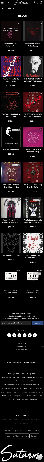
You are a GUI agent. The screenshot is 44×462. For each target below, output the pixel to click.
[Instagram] (14, 335)
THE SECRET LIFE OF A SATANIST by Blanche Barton (33, 80)
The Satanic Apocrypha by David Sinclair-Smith (33, 221)
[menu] (2, 2)
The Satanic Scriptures (11, 255)
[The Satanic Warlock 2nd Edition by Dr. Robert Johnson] (11, 172)
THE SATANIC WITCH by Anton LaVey (32, 150)
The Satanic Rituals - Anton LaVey (33, 45)
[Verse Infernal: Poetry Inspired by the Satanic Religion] (11, 208)
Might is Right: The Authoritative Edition (33, 256)
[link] (22, 453)
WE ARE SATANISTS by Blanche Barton (33, 186)
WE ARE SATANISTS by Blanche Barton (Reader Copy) (33, 115)
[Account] (34, 2)
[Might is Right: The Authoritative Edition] (33, 243)
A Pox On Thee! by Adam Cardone (11, 291)
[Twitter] (35, 335)
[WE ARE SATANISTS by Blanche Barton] (33, 172)
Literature (12, 8)
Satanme (35, 436)
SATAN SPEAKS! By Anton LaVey (11, 80)
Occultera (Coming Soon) (17, 436)
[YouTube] (30, 335)
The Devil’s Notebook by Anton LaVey (11, 115)
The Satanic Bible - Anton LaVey (11, 45)
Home (3, 8)
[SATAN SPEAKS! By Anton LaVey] (11, 66)
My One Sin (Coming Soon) (26, 431)
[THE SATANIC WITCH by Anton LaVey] (33, 137)
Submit (37, 323)
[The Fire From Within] (11, 137)
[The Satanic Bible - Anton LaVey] (11, 31)
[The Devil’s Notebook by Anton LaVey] (11, 102)
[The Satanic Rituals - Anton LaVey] (33, 31)
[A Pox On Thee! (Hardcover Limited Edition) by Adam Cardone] (33, 278)
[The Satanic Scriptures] (11, 243)
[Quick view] (19, 23)
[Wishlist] (37, 2)
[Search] (8, 3)
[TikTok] (25, 335)
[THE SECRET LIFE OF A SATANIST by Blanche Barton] (33, 66)
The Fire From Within (11, 149)
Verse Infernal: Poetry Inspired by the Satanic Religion (11, 221)
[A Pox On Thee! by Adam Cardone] (11, 278)
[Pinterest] (19, 335)
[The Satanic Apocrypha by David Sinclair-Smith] (33, 208)
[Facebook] (9, 335)
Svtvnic (8, 431)
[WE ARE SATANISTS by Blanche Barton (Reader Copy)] (33, 102)
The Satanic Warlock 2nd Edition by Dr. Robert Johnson (11, 186)
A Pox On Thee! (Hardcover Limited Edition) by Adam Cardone (32, 291)
